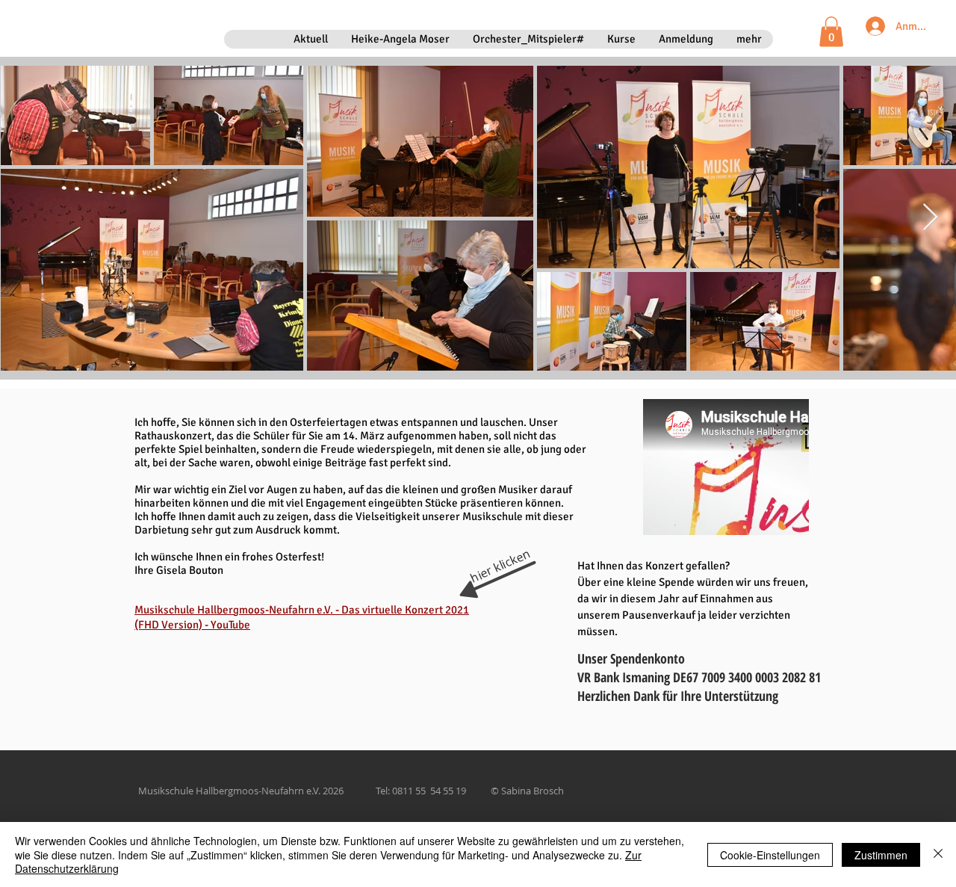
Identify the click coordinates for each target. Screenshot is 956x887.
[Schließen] (938, 854)
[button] (831, 31)
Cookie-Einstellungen (770, 854)
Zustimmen (880, 854)
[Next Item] (930, 217)
